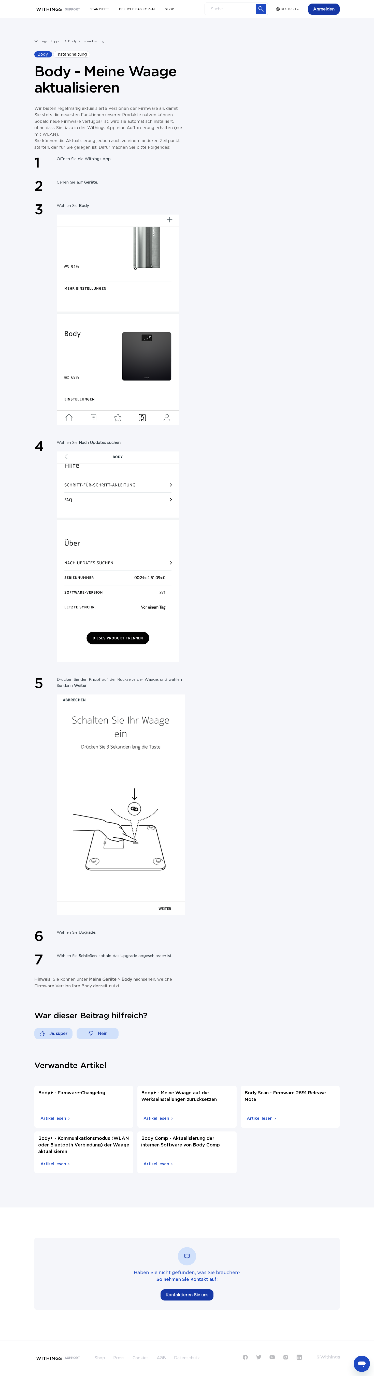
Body (72, 41)
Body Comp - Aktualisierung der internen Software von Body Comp (180, 1141)
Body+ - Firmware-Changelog (71, 1093)
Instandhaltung (93, 41)
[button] (324, 9)
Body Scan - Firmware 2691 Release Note (285, 1096)
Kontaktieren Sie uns (187, 1295)
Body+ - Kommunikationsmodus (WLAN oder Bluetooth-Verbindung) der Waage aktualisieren (83, 1145)
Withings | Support (48, 41)
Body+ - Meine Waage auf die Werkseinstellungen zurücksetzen (179, 1096)
